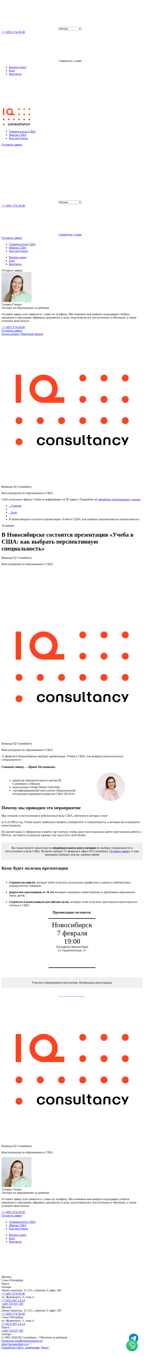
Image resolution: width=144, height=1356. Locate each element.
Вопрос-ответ (17, 67)
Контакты (15, 74)
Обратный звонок (31, 334)
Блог (12, 70)
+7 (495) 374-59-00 (13, 32)
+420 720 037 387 (12, 1303)
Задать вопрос (11, 334)
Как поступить (18, 138)
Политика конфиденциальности (22, 1340)
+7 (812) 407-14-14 (13, 1300)
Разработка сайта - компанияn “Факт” (26, 1347)
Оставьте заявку (120, 851)
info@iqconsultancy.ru (15, 1344)
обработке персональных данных (119, 499)
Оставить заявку (12, 330)
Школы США (17, 134)
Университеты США (22, 131)
